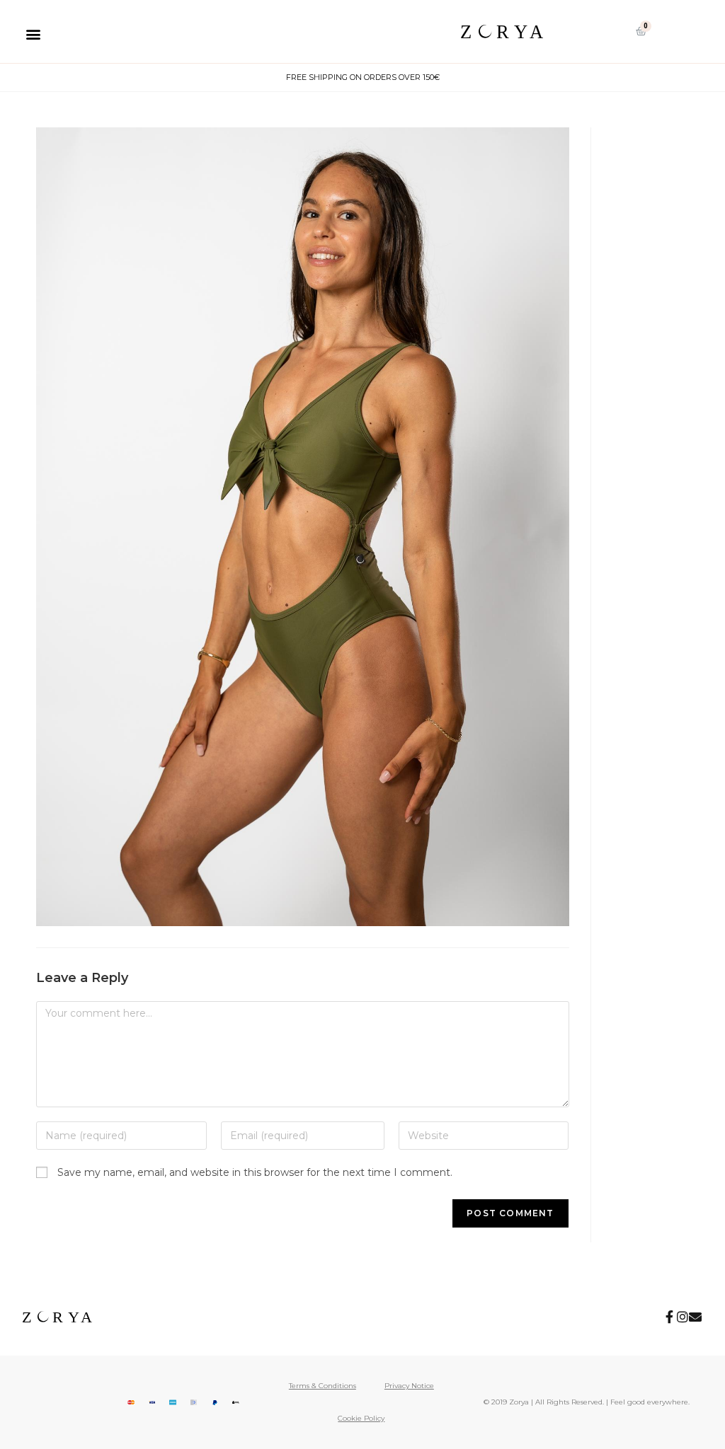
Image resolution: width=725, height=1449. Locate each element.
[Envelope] (695, 1316)
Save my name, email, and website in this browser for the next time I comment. (254, 1172)
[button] (33, 33)
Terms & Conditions (322, 1385)
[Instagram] (682, 1316)
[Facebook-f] (669, 1316)
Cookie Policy (361, 1418)
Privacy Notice (409, 1385)
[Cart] (641, 31)
